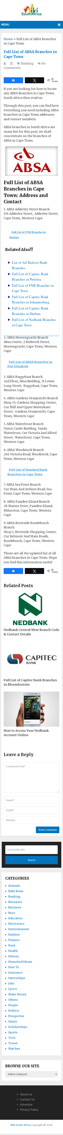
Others (13, 999)
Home (8, 39)
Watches (14, 1048)
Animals (14, 885)
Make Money (17, 994)
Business (14, 907)
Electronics (16, 923)
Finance (14, 940)
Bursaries (15, 902)
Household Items (20, 961)
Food (11, 945)
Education (15, 918)
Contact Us (27, 1099)
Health (13, 951)
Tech (11, 1037)
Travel (13, 1043)
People (13, 1005)
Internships (16, 978)
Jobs (11, 983)
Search (32, 860)
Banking (27, 63)
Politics (13, 1010)
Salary (12, 1021)
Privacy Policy (29, 1109)
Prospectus (16, 1016)
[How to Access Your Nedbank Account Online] (31, 709)
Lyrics (12, 989)
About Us (26, 1094)
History (13, 956)
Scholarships (17, 1027)
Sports (13, 1032)
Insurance (15, 972)
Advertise (26, 1104)
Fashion (14, 934)
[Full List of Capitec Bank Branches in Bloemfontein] (31, 658)
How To (13, 967)
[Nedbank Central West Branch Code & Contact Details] (31, 608)
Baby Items (15, 891)
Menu (5, 24)
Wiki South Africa (20, 1125)
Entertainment (18, 929)
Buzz (11, 913)
